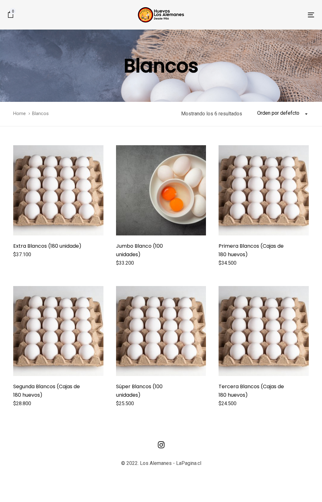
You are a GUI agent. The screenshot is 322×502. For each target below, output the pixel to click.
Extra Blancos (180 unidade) (47, 246)
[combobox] (283, 113)
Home (19, 113)
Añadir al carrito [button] (30, 256)
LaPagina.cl (188, 463)
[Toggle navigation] (263, 15)
